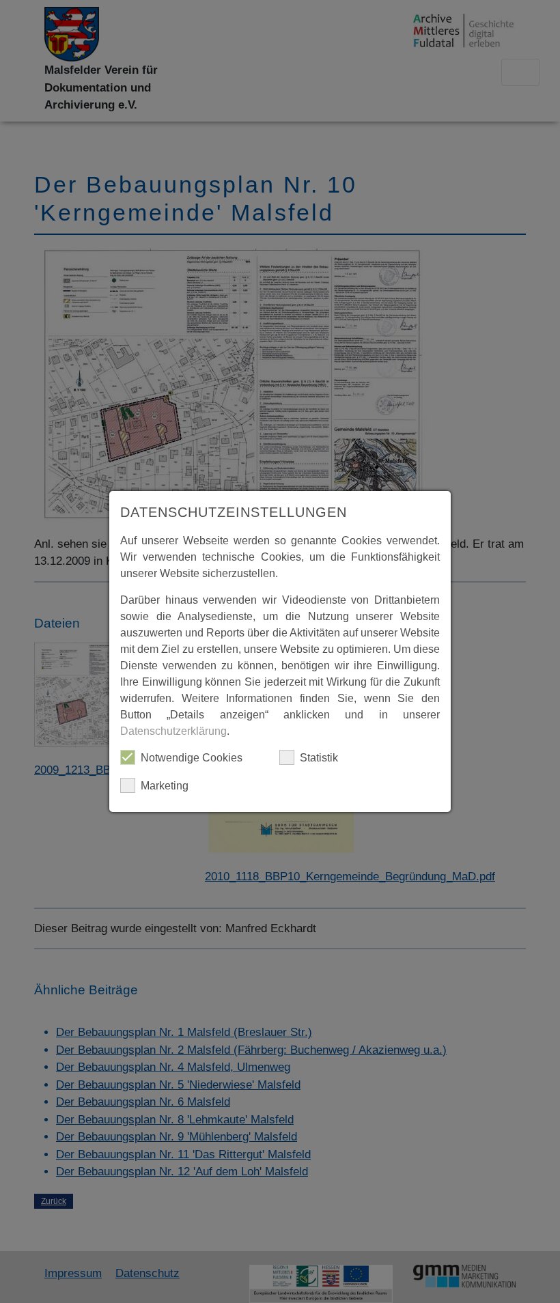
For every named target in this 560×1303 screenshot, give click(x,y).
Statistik (319, 757)
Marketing (164, 785)
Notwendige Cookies (191, 757)
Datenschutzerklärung (173, 731)
